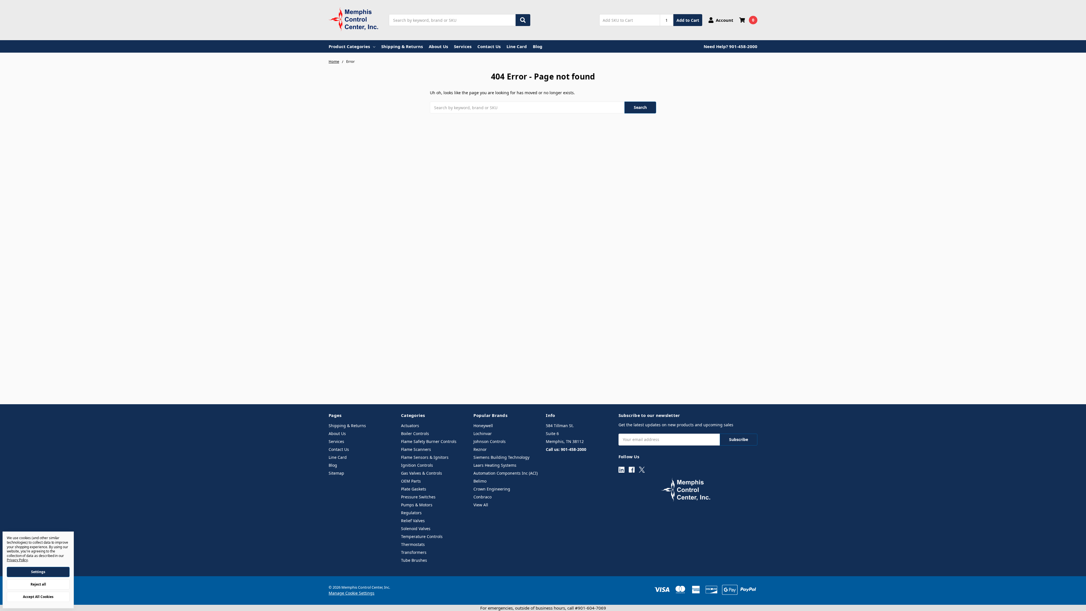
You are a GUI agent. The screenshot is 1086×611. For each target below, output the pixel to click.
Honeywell (483, 425)
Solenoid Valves (415, 528)
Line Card (517, 46)
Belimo (479, 481)
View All (480, 504)
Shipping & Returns (402, 46)
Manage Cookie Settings (351, 593)
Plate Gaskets (413, 489)
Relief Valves (413, 520)
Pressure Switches (418, 497)
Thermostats (413, 544)
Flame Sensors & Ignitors (425, 457)
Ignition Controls (417, 465)
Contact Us (489, 46)
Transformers (413, 552)
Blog (537, 46)
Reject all (38, 584)
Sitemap (336, 473)
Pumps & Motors (416, 504)
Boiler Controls (415, 433)
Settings (38, 571)
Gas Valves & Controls (421, 473)
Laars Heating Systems (494, 465)
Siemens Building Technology (501, 457)
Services (462, 46)
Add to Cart (687, 20)
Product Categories (349, 46)
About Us (438, 46)
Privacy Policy (17, 560)
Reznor (480, 449)
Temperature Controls (422, 536)
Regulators (411, 512)
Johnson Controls (489, 441)
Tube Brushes (414, 560)
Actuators (410, 425)
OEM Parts (411, 481)
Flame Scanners (416, 449)
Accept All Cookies (38, 596)
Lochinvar (482, 433)
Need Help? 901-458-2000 (730, 46)
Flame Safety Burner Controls (428, 441)
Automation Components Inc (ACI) (505, 473)
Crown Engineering (491, 489)
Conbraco (482, 497)
